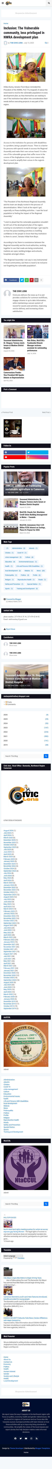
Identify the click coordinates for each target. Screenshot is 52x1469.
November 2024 (10, 866)
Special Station (34, 584)
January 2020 (9, 999)
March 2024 (8, 883)
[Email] (36, 280)
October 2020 (9, 978)
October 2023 (9, 892)
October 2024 (9, 868)
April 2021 (7, 963)
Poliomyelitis (11, 575)
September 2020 (10, 980)
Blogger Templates (42, 1448)
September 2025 (10, 847)
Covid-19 (21, 553)
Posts (9, 702)
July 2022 (7, 928)
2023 (26, 728)
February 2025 (9, 859)
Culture (29, 557)
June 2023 (8, 902)
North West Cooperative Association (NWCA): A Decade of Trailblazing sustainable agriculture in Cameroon (24, 486)
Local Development (11, 1381)
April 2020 (7, 992)
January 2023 (9, 914)
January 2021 (9, 971)
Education (10, 562)
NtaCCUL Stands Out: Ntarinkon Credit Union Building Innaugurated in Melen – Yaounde (33, 514)
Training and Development (27, 588)
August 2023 (8, 897)
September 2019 (10, 1008)
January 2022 (9, 942)
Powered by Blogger (13, 599)
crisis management (13, 557)
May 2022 (7, 933)
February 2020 (9, 997)
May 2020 (7, 989)
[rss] (37, 1438)
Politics (25, 575)
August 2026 (8, 831)
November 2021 (10, 947)
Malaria (29, 571)
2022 (26, 732)
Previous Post (7, 412)
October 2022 (9, 921)
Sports (9, 588)
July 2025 (7, 849)
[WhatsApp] (27, 280)
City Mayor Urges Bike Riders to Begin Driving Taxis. (23, 1278)
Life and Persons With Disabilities (29, 566)
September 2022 (10, 923)
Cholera (9, 553)
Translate (20, 1258)
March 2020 (8, 994)
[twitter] (37, 452)
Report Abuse (10, 629)
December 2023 (9, 887)
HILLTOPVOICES (10, 1217)
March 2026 (8, 838)
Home (6, 23)
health (9, 566)
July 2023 (7, 899)
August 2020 (8, 982)
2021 (26, 736)
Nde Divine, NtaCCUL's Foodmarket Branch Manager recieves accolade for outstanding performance (37, 345)
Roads (42, 580)
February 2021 (9, 968)
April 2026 (7, 835)
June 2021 (8, 959)
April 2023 (7, 906)
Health (6, 1369)
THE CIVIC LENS (20, 291)
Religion (9, 580)
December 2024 (9, 864)
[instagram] (37, 457)
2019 (26, 745)
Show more (13, 645)
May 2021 (7, 961)
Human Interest (9, 1371)
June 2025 (8, 852)
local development (13, 571)
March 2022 (8, 937)
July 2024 (7, 873)
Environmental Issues (28, 562)
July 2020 (7, 985)
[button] (3, 3)
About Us (7, 1359)
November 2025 (10, 842)
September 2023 (10, 895)
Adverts (33, 548)
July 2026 (7, 833)
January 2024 (9, 885)
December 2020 (9, 973)
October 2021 (9, 949)
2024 (26, 723)
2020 (26, 741)
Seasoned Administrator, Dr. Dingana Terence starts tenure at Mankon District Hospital (14, 344)
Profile (37, 575)
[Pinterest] (32, 280)
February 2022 (9, 940)
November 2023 (10, 890)
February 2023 (9, 911)
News (41, 571)
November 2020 (10, 975)
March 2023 (8, 909)
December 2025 (9, 840)
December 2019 (9, 1001)
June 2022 (8, 930)
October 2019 (9, 1006)
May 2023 (7, 904)
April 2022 (7, 935)
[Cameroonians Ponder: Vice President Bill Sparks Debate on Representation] (14, 363)
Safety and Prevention (14, 584)
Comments (11, 704)
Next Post (46, 412)
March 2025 (8, 857)
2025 (26, 719)
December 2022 (9, 916)
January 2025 (9, 861)
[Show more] (41, 280)
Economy (7, 1364)
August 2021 (8, 954)
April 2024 (7, 880)
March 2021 (8, 966)
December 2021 (9, 944)
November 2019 (10, 1004)
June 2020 (8, 987)
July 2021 (7, 956)
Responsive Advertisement (26, 13)
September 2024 (10, 871)
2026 (26, 715)
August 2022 (8, 925)
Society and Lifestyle (11, 1376)
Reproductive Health (26, 580)
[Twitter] (22, 280)
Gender (6, 1374)
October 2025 (9, 845)
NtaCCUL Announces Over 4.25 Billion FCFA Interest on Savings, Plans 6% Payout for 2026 (32, 527)
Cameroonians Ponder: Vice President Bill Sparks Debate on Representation (14, 375)
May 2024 (7, 878)
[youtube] (15, 457)
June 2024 (8, 876)
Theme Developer (16, 1448)
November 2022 (10, 918)
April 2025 (7, 854)
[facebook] (15, 452)
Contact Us (8, 1362)
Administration (18, 548)
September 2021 (10, 952)
